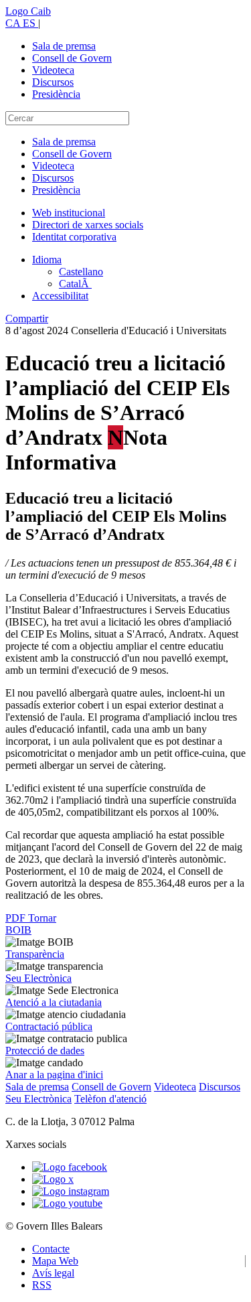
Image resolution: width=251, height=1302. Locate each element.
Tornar (42, 918)
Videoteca (53, 70)
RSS (42, 1285)
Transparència (34, 954)
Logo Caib (28, 11)
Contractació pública (48, 1026)
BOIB (18, 930)
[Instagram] (70, 1191)
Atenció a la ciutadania (53, 1002)
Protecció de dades (44, 1050)
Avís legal (53, 1273)
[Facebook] (69, 1167)
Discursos (53, 82)
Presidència (56, 94)
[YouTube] (67, 1203)
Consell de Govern (72, 58)
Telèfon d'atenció (110, 1098)
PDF (16, 918)
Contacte (51, 1248)
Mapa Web (55, 1261)
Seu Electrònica (38, 978)
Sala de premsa (64, 46)
